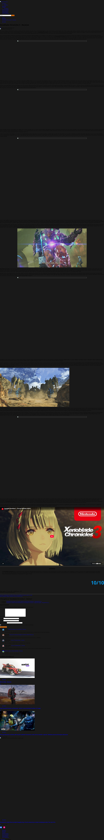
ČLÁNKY (3, 7)
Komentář (2, 616)
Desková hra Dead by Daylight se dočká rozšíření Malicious (22, 634)
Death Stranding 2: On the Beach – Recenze (17, 629)
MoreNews (3, 839)
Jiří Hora (6, 651)
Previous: (16, 595)
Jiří (0, 27)
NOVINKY (4, 3)
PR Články (6, 8)
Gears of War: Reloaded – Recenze (16, 651)
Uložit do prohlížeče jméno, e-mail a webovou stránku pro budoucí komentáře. (17, 625)
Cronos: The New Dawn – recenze (17, 640)
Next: (11, 596)
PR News (6, 5)
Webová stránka (3, 622)
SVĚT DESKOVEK (5, 13)
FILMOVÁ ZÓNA (5, 9)
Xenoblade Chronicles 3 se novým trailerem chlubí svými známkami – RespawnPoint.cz (24, 601)
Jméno (1, 618)
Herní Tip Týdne (5, 11)
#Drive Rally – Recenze (5, 682)
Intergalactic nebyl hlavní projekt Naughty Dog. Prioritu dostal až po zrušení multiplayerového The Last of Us (27, 822)
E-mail (1, 620)
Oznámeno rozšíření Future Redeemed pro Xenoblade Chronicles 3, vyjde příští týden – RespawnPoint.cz (27, 602)
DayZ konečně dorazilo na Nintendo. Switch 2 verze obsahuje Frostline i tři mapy (20, 708)
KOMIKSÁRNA (5, 12)
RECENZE (4, 6)
